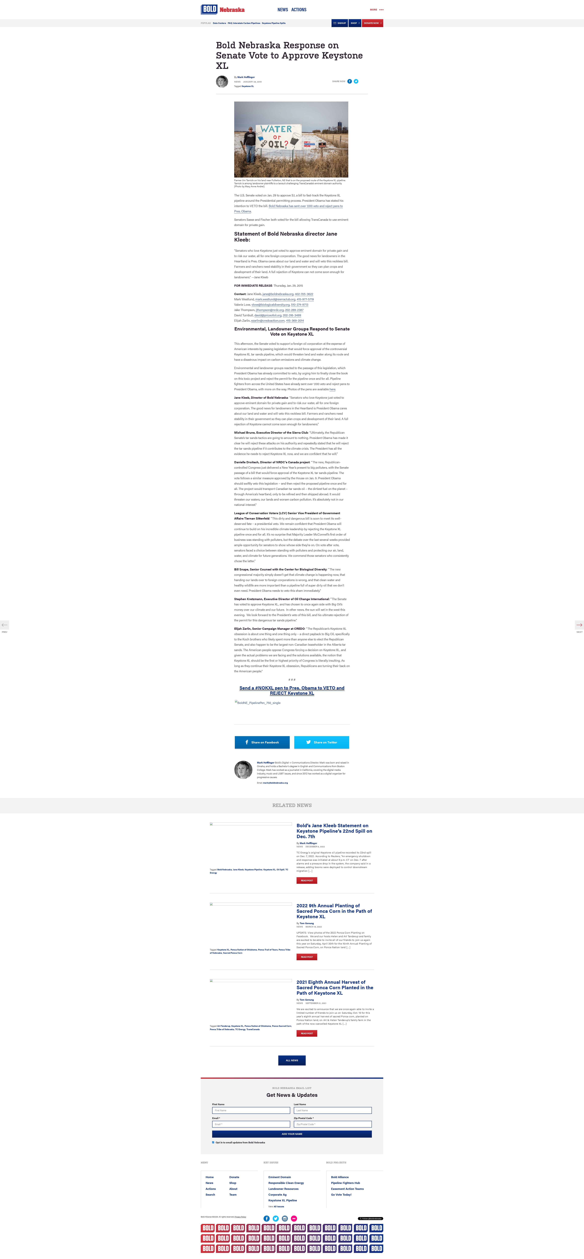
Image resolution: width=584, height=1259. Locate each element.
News (283, 9)
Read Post (307, 880)
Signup (342, 22)
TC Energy (240, 1029)
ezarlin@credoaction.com (268, 320)
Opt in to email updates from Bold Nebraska (240, 1142)
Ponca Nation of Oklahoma (244, 949)
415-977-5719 (305, 299)
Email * (216, 1118)
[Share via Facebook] (349, 81)
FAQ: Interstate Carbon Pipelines (244, 22)
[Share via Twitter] (356, 81)
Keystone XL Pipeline (282, 1200)
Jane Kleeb (238, 869)
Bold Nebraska (224, 869)
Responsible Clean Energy (286, 1183)
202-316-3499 (292, 315)
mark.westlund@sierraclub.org (275, 299)
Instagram (285, 1219)
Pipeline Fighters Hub (345, 1183)
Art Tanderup (223, 1025)
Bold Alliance (340, 1177)
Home (210, 1177)
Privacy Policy (240, 1216)
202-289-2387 (294, 309)
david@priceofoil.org (268, 315)
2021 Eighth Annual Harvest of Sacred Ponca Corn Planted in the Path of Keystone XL (335, 987)
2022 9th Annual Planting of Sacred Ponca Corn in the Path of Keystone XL (334, 911)
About (233, 1188)
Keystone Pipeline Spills (273, 22)
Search (210, 1194)
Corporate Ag (277, 1194)
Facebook (267, 1219)
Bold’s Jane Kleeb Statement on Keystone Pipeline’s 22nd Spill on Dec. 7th (334, 830)
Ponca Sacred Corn (281, 1025)
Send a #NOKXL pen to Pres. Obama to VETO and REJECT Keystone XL (292, 690)
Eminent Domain (279, 1177)
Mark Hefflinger (246, 77)
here (332, 389)
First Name (218, 1104)
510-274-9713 (299, 304)
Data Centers (219, 22)
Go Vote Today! (341, 1194)
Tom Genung (307, 923)
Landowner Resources (283, 1188)
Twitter (276, 1219)
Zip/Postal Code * (304, 1118)
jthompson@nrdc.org (270, 309)
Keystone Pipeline (253, 869)
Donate (234, 1177)
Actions (298, 9)
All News (292, 1060)
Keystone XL (248, 86)
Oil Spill (280, 869)
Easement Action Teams (347, 1188)
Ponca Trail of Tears (268, 949)
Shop (354, 22)
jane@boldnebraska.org (278, 294)
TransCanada (253, 1029)
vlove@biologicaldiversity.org (271, 304)
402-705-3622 (304, 294)
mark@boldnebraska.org (275, 782)
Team (233, 1194)
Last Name (300, 1104)
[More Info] (251, 844)
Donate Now (371, 22)
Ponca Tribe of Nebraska (222, 1029)
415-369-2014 (295, 320)
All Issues (279, 1206)
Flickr (294, 1219)
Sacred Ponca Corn (232, 952)
